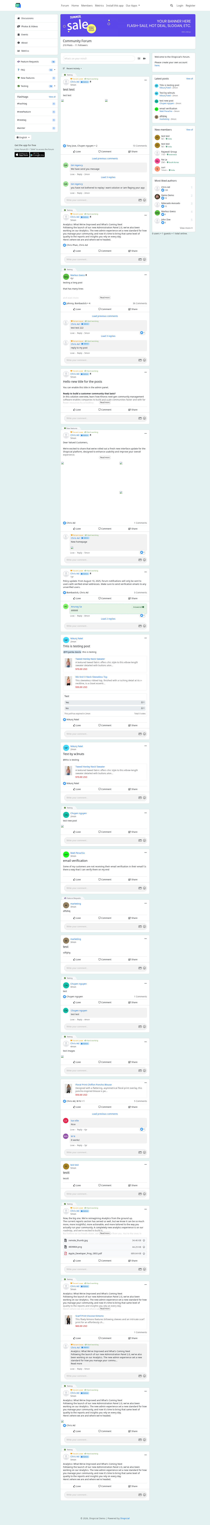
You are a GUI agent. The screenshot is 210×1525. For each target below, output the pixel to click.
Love (78, 151)
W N (73, 1136)
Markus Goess (77, 275)
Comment (106, 151)
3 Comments (140, 592)
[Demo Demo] (157, 197)
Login (180, 5)
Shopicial (125, 1518)
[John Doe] (157, 221)
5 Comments (140, 1101)
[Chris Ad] (157, 189)
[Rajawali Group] (157, 153)
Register (190, 5)
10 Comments (140, 145)
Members (87, 5)
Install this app (114, 5)
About (24, 42)
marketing (75, 903)
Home (75, 5)
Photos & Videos (29, 26)
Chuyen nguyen (78, 813)
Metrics (99, 5)
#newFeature (35, 111)
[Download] (143, 1240)
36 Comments (140, 303)
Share (134, 151)
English (23, 137)
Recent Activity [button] (73, 68)
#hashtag (35, 103)
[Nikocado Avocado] (157, 205)
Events (24, 34)
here (157, 65)
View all (52, 96)
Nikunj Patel (76, 638)
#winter (35, 128)
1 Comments (140, 522)
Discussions (27, 18)
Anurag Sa (76, 606)
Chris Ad (74, 81)
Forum (65, 5)
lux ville (75, 1120)
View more (185, 227)
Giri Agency (77, 165)
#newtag (35, 119)
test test (74, 1164)
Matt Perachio (77, 852)
